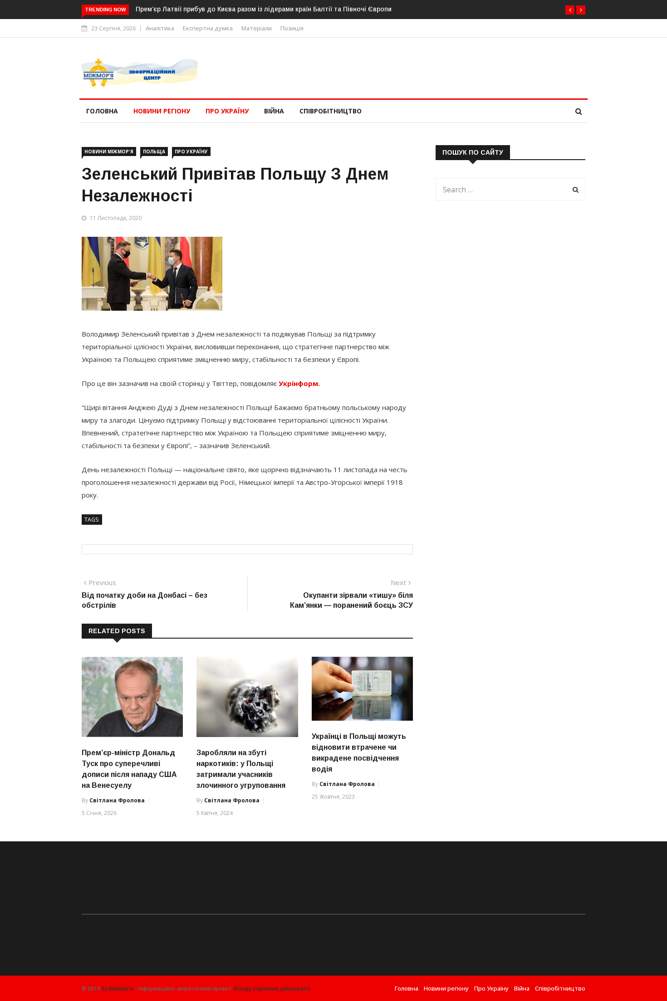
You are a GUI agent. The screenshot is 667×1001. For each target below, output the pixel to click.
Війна (274, 111)
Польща (154, 151)
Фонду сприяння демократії (271, 989)
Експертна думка (208, 28)
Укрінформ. (299, 383)
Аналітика (160, 28)
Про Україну (227, 111)
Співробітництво (330, 111)
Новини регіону (161, 111)
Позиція (292, 28)
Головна (102, 111)
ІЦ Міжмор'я (117, 989)
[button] (569, 10)
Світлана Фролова (117, 800)
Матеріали (256, 28)
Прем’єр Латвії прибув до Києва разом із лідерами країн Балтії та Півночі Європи (264, 9)
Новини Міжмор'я (108, 151)
